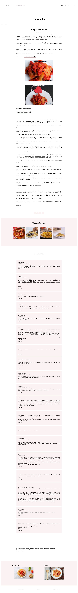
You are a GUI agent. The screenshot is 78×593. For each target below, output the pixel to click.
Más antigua (69, 249)
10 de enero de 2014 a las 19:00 (24, 374)
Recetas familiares (35, 211)
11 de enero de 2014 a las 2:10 (23, 439)
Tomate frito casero (41, 37)
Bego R (19, 327)
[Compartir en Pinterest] (40, 213)
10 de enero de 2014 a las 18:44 (24, 360)
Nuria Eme (19, 454)
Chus (19, 397)
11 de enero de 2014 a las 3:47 (23, 455)
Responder (20, 288)
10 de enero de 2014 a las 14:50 (24, 277)
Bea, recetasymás (21, 509)
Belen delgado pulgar (21, 438)
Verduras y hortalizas (42, 211)
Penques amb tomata (39, 29)
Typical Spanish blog (21, 315)
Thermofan (39, 19)
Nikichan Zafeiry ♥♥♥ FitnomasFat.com (24, 359)
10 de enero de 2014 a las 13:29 (24, 263)
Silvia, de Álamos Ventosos (22, 484)
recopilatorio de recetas (30, 56)
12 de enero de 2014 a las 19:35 (24, 510)
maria (19, 293)
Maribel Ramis (20, 304)
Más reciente (8, 249)
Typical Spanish (34, 42)
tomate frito (30, 146)
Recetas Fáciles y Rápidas (22, 373)
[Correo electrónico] (43, 213)
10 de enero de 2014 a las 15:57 (24, 316)
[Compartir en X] (37, 213)
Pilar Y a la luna (20, 276)
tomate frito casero (22, 112)
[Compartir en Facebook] (35, 213)
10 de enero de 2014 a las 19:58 (24, 387)
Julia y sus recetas (21, 262)
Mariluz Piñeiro (20, 386)
